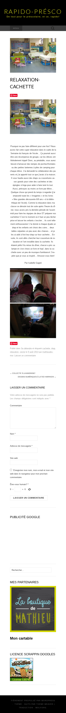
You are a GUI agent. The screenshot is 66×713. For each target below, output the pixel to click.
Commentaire (16, 405)
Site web (14, 458)
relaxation (14, 352)
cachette (46, 348)
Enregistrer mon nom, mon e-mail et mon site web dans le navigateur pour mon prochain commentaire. (32, 473)
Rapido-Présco (33, 11)
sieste (22, 352)
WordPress (48, 700)
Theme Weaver (44, 704)
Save (15, 95)
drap (53, 348)
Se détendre (26, 348)
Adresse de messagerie (21, 446)
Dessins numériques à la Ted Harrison (37, 377)
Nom (13, 434)
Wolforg (41, 708)
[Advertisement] (29, 540)
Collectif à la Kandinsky (22, 373)
